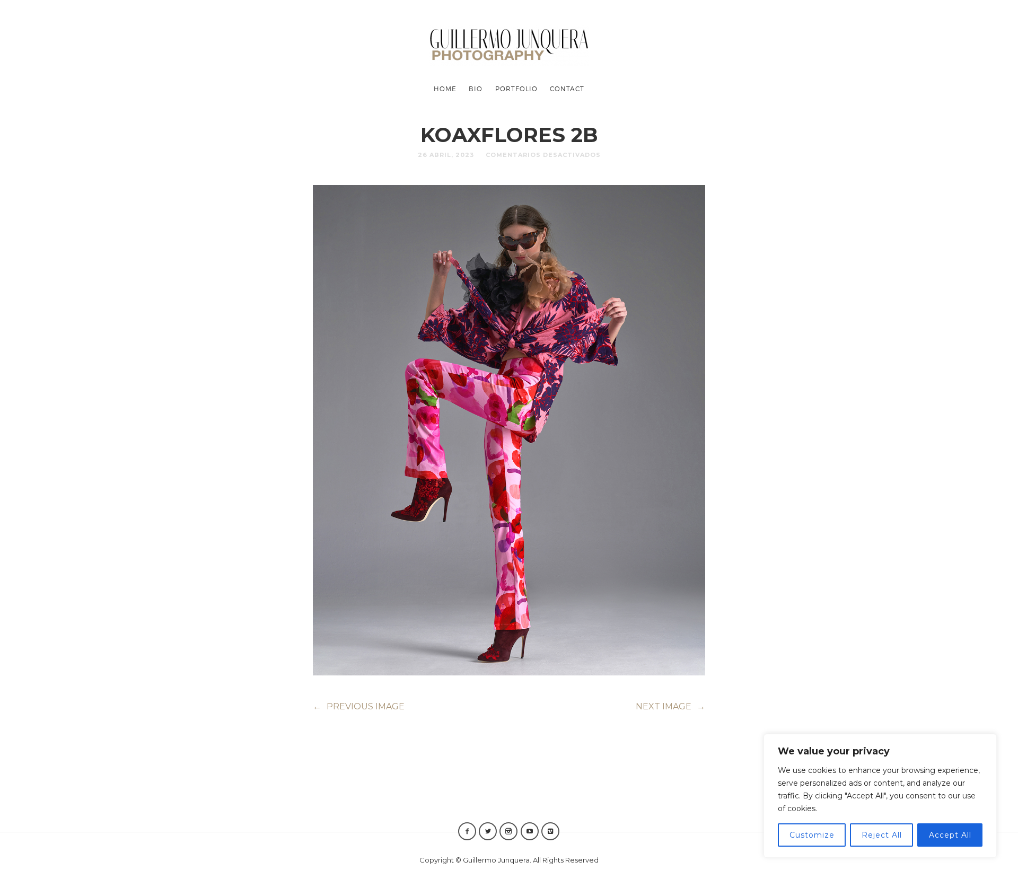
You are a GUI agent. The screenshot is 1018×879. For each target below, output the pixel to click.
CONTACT (567, 88)
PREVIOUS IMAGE (359, 706)
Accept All (950, 835)
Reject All (882, 835)
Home (445, 88)
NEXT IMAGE (670, 706)
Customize (812, 835)
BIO (475, 88)
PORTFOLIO (516, 88)
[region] (880, 796)
